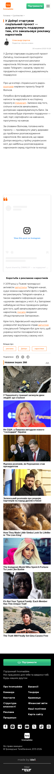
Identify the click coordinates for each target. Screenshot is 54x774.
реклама (9, 349)
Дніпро (24, 349)
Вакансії (33, 686)
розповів (8, 86)
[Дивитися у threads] (49, 727)
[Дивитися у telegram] (20, 727)
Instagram (20, 103)
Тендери (33, 692)
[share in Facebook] (17, 357)
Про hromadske (12, 686)
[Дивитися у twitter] (34, 727)
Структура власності (9, 705)
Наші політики (37, 708)
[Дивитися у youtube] (27, 727)
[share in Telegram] (27, 357)
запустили (21, 287)
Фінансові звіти (37, 703)
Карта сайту (35, 714)
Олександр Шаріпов (21, 40)
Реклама (8, 712)
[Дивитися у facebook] (5, 727)
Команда (8, 692)
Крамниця (34, 697)
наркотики (39, 349)
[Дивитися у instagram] (13, 727)
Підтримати (35, 6)
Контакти (9, 697)
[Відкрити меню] (48, 6)
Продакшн (9, 717)
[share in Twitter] (22, 357)
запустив (43, 325)
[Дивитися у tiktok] (41, 727)
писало (21, 312)
